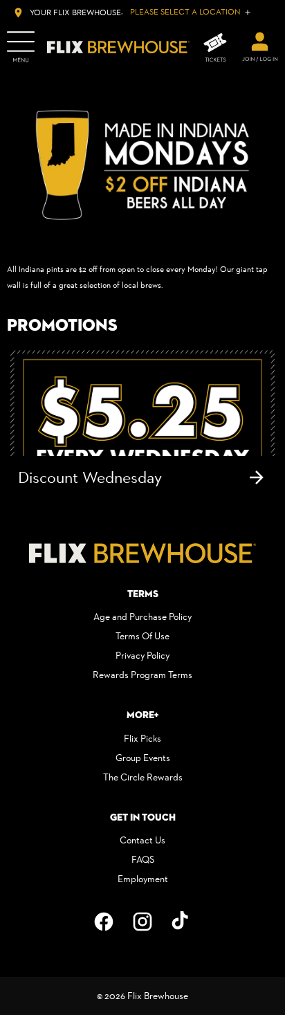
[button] (142, 165)
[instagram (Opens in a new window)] (142, 922)
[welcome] (260, 47)
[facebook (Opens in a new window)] (104, 922)
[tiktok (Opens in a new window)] (181, 922)
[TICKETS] (215, 47)
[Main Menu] (21, 47)
